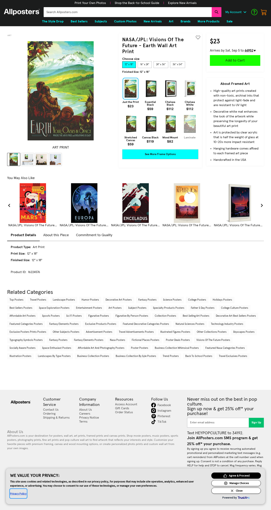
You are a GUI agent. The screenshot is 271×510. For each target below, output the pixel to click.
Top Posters (16, 300)
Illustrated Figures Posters (175, 332)
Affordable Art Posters (23, 316)
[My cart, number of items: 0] (264, 12)
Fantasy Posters (147, 300)
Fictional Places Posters (145, 340)
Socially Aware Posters (23, 348)
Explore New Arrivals (182, 3)
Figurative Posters (98, 316)
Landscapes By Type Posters (54, 356)
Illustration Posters (20, 356)
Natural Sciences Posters (190, 324)
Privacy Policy (18, 493)
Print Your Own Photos (90, 3)
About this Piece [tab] (56, 235)
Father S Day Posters (202, 308)
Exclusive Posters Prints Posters (28, 332)
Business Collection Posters (93, 356)
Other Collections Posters (212, 332)
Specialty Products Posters (168, 308)
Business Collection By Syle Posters (136, 356)
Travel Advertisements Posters (136, 332)
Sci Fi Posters (74, 316)
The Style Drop (52, 21)
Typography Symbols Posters (26, 340)
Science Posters (172, 300)
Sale (230, 21)
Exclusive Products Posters (100, 324)
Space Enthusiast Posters (56, 348)
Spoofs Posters (51, 316)
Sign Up (256, 422)
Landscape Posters (64, 300)
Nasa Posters (117, 340)
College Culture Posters (234, 308)
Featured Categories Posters (26, 324)
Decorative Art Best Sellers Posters (236, 316)
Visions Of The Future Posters (213, 340)
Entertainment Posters (89, 308)
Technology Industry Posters (227, 324)
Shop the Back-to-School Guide (137, 3)
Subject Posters (137, 308)
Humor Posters (90, 300)
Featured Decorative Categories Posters (146, 324)
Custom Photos (125, 21)
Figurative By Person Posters (131, 316)
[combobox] (128, 12)
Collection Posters (165, 316)
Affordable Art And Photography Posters (101, 348)
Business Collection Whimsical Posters (177, 348)
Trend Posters (171, 356)
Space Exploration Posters (54, 308)
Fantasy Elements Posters (64, 324)
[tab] (129, 64)
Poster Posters (139, 348)
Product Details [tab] (23, 235)
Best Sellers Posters (21, 308)
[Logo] (22, 12)
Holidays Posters (222, 300)
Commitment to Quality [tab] (94, 235)
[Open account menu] (245, 12)
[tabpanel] (160, 112)
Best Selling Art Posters (196, 316)
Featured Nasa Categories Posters (225, 348)
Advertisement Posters (99, 332)
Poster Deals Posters (178, 340)
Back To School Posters (198, 356)
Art (10, 35)
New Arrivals (153, 21)
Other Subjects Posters (66, 332)
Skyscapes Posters (244, 332)
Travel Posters (38, 300)
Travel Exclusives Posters (233, 356)
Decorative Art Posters (119, 300)
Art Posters (115, 308)
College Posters (197, 300)
